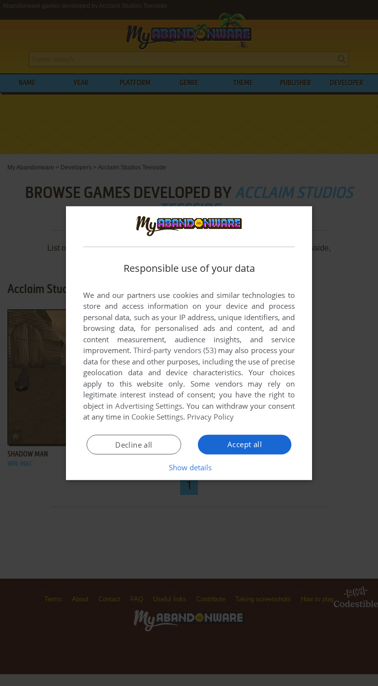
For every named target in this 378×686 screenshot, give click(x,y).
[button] (189, 467)
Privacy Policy (210, 417)
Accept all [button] (244, 444)
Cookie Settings (157, 417)
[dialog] (189, 343)
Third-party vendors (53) (174, 350)
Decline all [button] (133, 445)
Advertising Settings (149, 406)
